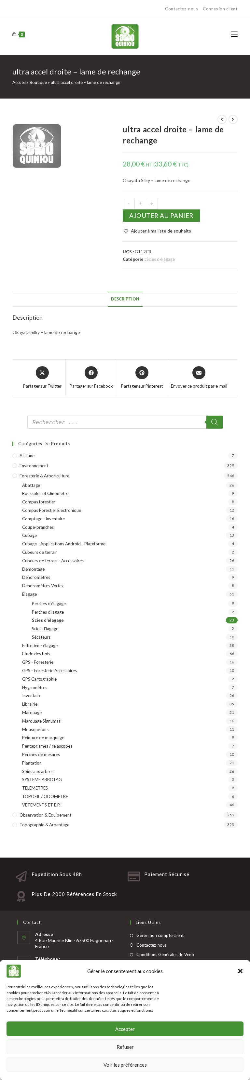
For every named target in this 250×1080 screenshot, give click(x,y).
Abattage (31, 485)
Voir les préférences (125, 1065)
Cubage (29, 535)
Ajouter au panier (161, 215)
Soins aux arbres (37, 771)
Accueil (19, 82)
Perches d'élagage (49, 603)
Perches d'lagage (48, 612)
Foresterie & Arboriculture (44, 475)
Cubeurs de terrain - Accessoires (53, 560)
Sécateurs (41, 637)
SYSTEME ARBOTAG (42, 779)
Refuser (125, 1047)
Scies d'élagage (160, 259)
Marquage (32, 712)
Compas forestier (38, 501)
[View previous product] (222, 119)
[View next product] (233, 119)
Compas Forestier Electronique (51, 510)
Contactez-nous (182, 8)
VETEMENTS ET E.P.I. (42, 804)
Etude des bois (36, 653)
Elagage (29, 594)
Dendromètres (36, 577)
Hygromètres (34, 687)
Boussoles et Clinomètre (45, 493)
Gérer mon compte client (160, 935)
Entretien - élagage (40, 645)
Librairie (29, 704)
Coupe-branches (38, 527)
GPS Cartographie (39, 679)
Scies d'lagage (45, 628)
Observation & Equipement (45, 815)
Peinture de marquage (43, 737)
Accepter (125, 1029)
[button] (240, 971)
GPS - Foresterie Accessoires (49, 670)
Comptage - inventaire (43, 518)
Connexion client (220, 8)
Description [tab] (125, 299)
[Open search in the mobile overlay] (125, 422)
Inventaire (31, 695)
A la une (27, 455)
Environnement (34, 465)
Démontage (33, 569)
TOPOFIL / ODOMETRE (45, 796)
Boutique (38, 82)
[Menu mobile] (234, 34)
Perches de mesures (41, 754)
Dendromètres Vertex (43, 585)
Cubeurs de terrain (40, 552)
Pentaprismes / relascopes (47, 746)
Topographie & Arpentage (44, 824)
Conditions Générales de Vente (165, 954)
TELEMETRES (35, 788)
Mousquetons (35, 729)
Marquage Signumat (41, 721)
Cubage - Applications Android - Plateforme (63, 543)
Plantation (32, 763)
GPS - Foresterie (37, 662)
